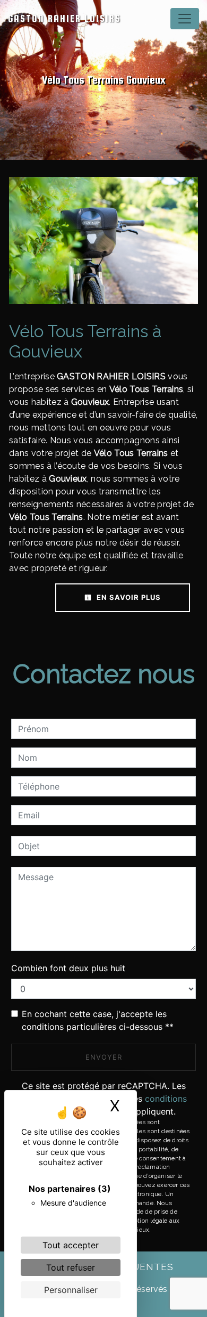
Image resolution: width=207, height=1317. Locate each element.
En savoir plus (127, 597)
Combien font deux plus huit (68, 968)
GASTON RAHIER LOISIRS (64, 18)
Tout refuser (70, 1267)
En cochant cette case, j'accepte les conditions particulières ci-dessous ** (98, 1020)
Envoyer (103, 1057)
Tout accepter (70, 1245)
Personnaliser (71, 1290)
